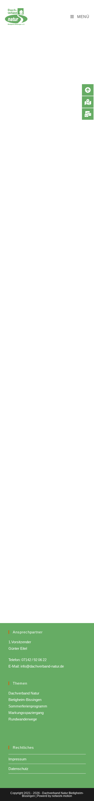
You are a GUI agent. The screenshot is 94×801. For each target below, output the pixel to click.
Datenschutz (18, 769)
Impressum (17, 759)
